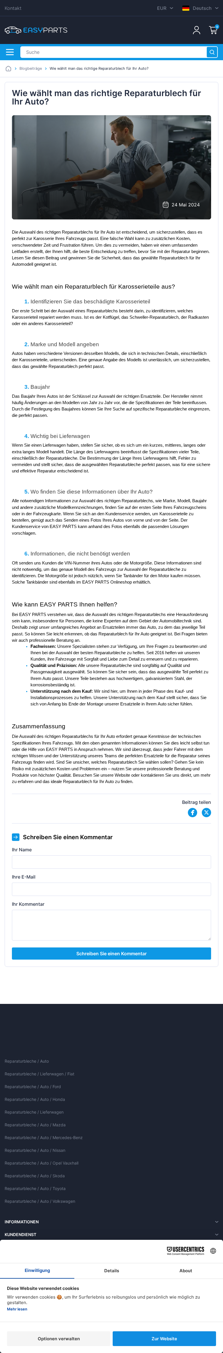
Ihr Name (22, 849)
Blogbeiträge (30, 68)
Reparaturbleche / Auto (27, 1061)
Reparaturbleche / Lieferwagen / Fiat (39, 1073)
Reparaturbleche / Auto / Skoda (35, 1175)
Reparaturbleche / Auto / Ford (33, 1086)
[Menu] (10, 52)
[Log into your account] (196, 30)
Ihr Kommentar (28, 904)
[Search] (212, 52)
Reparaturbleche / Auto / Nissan (35, 1150)
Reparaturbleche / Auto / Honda (35, 1099)
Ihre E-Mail (23, 877)
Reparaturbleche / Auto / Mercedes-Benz (44, 1137)
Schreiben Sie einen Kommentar (111, 953)
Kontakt (13, 8)
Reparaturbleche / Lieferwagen (34, 1112)
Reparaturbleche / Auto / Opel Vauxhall (41, 1162)
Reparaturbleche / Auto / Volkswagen (40, 1201)
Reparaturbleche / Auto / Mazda (35, 1124)
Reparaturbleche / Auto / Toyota (35, 1188)
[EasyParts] (36, 30)
